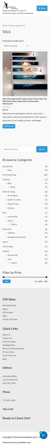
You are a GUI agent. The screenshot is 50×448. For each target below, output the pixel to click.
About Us (6, 335)
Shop (5, 316)
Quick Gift (7, 229)
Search (42, 149)
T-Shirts (13, 224)
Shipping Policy (9, 345)
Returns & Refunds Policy (13, 348)
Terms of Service (9, 355)
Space (5, 242)
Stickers (11, 208)
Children (6, 179)
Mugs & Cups (13, 204)
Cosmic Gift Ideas (10, 319)
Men (4, 213)
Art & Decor (13, 195)
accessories (13, 216)
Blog (4, 359)
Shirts (12, 187)
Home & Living (9, 192)
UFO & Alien (8, 246)
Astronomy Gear (10, 175)
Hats (10, 170)
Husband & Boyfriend (17, 237)
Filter (6, 281)
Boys (10, 183)
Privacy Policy (8, 352)
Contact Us (7, 338)
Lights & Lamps (14, 200)
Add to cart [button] (9, 126)
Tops (10, 259)
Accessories (8, 166)
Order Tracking (9, 342)
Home (5, 26)
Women (6, 251)
